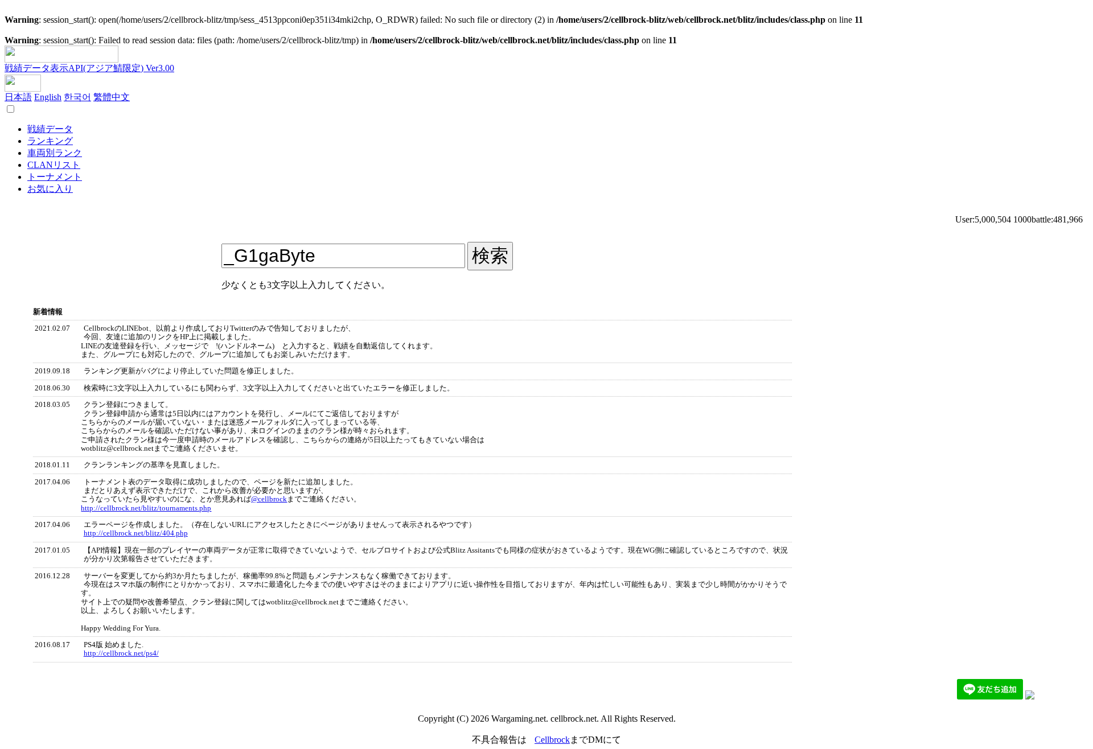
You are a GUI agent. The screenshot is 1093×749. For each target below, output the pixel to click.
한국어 (77, 97)
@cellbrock (269, 499)
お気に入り (50, 189)
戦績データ (50, 129)
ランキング (50, 141)
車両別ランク (54, 153)
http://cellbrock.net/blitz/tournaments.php (146, 508)
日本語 (18, 97)
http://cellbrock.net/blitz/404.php (136, 533)
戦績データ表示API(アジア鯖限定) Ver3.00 (89, 68)
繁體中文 (111, 97)
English (47, 97)
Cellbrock (552, 739)
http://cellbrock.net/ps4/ (121, 653)
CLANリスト (53, 165)
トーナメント (54, 177)
